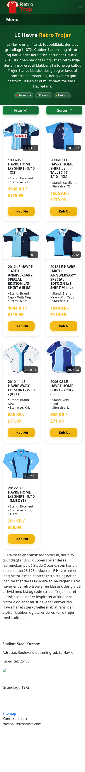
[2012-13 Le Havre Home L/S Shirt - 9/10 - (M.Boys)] (21, 463)
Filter (18, 110)
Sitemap (9, 713)
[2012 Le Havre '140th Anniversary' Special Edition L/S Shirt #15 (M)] (21, 242)
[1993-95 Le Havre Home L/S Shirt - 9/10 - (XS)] (21, 135)
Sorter (62, 110)
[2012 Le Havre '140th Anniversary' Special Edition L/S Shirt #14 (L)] (63, 242)
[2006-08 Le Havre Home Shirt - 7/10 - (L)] (63, 357)
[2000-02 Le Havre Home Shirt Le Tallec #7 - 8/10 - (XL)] (63, 135)
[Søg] (80, 7)
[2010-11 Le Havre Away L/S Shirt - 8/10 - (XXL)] (21, 357)
